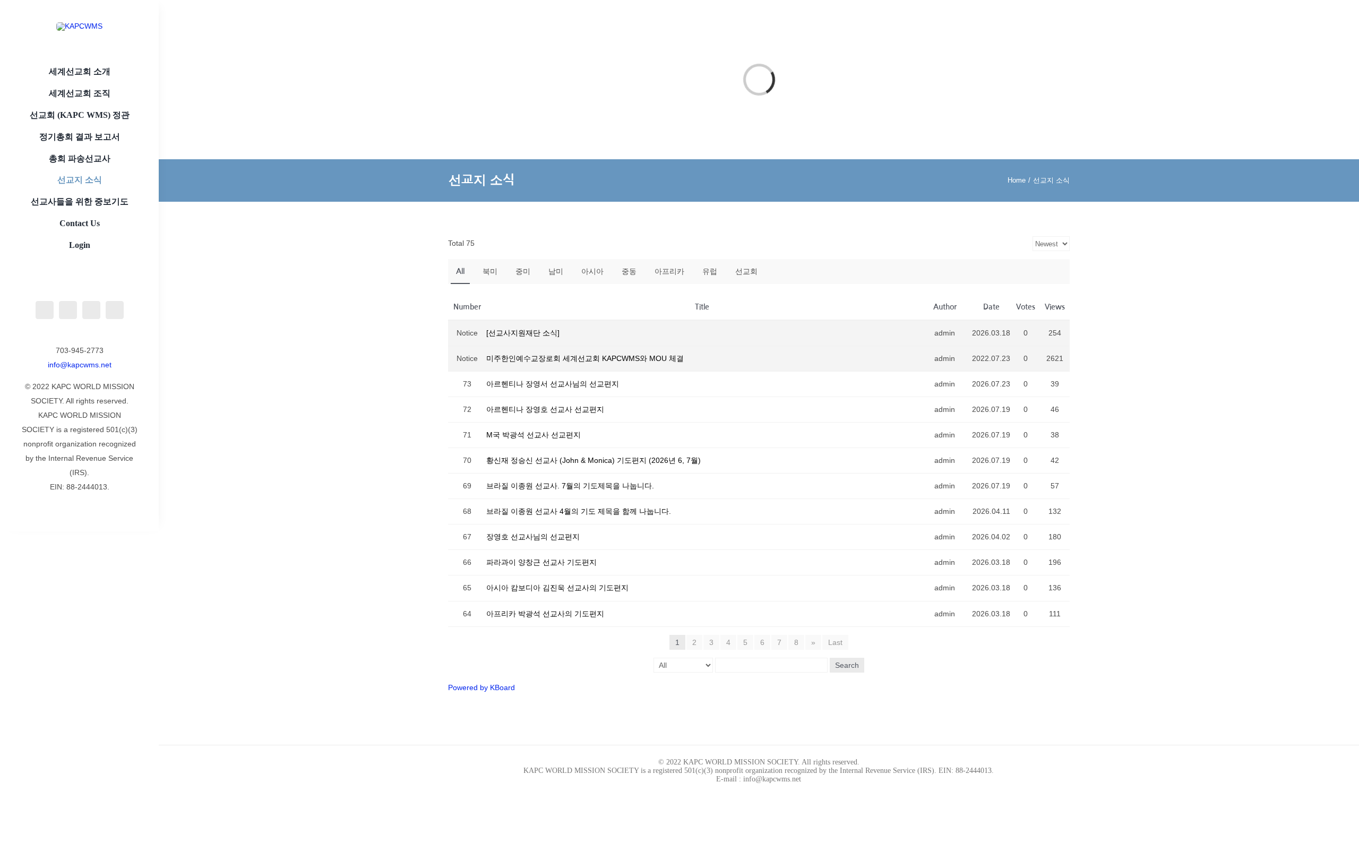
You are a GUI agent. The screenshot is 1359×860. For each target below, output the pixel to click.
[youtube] (115, 310)
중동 (629, 271)
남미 (555, 271)
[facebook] (45, 310)
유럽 (709, 271)
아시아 (592, 271)
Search (847, 665)
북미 (490, 271)
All (460, 271)
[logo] (79, 275)
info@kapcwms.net (79, 364)
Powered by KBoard (481, 687)
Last (835, 642)
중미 (522, 271)
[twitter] (91, 310)
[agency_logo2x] (79, 26)
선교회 (746, 271)
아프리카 (669, 271)
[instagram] (68, 310)
